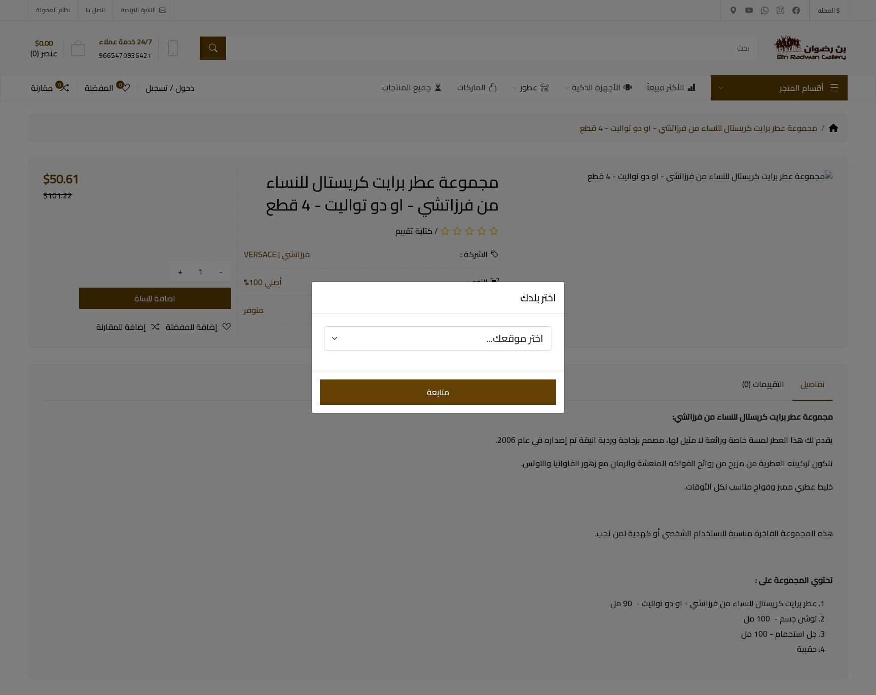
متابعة (438, 392)
